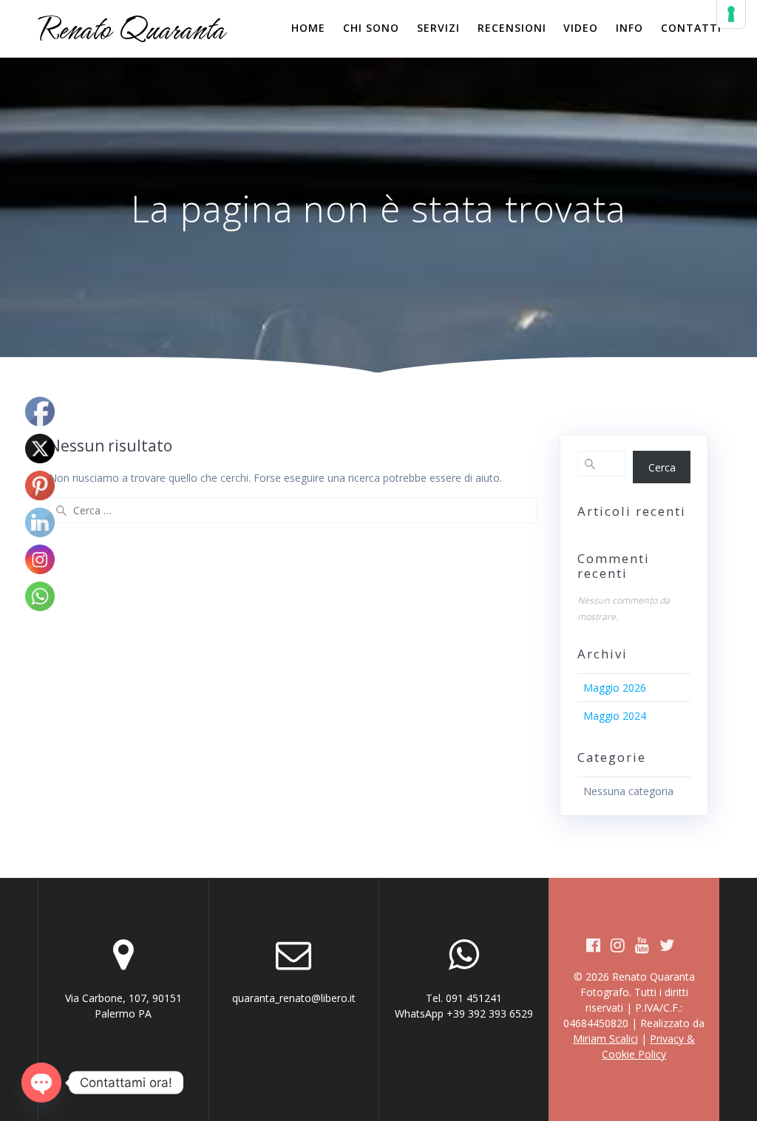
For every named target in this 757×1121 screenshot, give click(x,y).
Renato (131, 28)
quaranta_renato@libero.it (294, 998)
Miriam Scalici (605, 1039)
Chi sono (371, 28)
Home (308, 28)
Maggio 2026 (614, 688)
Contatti (691, 28)
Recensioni (512, 28)
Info (629, 28)
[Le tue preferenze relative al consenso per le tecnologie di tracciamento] (731, 14)
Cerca (662, 467)
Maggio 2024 (614, 716)
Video (580, 28)
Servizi (438, 28)
